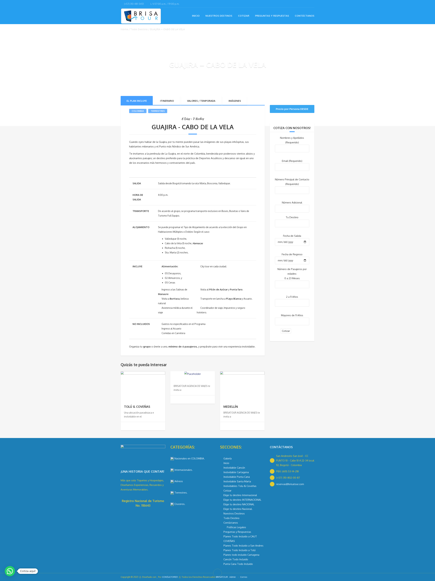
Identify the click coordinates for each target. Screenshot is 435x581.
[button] (10, 571)
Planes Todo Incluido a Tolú (239, 550)
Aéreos (178, 481)
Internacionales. (183, 469)
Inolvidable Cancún (234, 467)
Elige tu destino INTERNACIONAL (242, 499)
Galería (227, 458)
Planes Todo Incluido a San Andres (243, 545)
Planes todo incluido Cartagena (241, 554)
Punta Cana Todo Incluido (238, 564)
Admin (232, 577)
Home (124, 28)
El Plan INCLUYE (137, 100)
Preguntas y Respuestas (272, 15)
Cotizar (243, 15)
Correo (243, 577)
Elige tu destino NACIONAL (238, 504)
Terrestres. (180, 492)
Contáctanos (304, 15)
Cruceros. (179, 504)
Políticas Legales (236, 527)
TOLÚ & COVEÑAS (137, 406)
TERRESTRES (158, 111)
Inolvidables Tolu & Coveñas (239, 486)
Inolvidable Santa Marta (237, 481)
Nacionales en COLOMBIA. (189, 458)
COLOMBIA (138, 111)
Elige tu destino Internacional (240, 495)
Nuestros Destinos (218, 15)
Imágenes (235, 100)
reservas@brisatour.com (290, 484)
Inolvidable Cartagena (236, 472)
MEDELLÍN (230, 406)
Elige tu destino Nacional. (238, 509)
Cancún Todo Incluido (235, 559)
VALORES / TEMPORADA (201, 100)
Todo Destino (139, 28)
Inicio (196, 15)
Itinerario (167, 100)
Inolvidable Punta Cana (236, 476)
